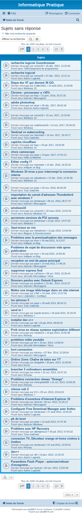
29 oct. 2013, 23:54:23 (52, 392)
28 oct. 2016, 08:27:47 (59, 201)
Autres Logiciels (32, 78)
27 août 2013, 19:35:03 (59, 412)
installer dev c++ (22, 320)
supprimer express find (26, 270)
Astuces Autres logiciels (36, 108)
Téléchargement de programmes (41, 68)
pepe (36, 105)
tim (35, 342)
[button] (22, 49)
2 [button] (33, 49)
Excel (27, 365)
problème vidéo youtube (27, 339)
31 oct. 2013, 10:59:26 (63, 382)
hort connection (21, 349)
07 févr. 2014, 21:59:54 (56, 352)
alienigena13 (40, 431)
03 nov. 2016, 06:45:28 (54, 187)
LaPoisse (39, 273)
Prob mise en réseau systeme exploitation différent (45, 329)
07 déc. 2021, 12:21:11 (58, 75)
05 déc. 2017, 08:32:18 (54, 105)
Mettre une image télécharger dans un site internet (45, 290)
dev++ (15, 451)
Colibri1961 (40, 85)
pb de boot (18, 418)
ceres (37, 372)
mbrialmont (40, 178)
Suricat (38, 402)
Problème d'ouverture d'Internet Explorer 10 (40, 399)
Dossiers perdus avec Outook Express (37, 280)
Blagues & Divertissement (37, 233)
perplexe (38, 283)
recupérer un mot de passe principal (35, 260)
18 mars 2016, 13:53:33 (58, 211)
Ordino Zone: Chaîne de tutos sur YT (36, 359)
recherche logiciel (23, 72)
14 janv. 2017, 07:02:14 (54, 155)
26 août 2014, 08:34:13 (54, 303)
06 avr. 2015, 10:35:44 (58, 273)
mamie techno (41, 313)
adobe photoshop (23, 102)
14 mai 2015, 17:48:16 (53, 263)
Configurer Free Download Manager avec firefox (43, 409)
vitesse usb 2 (20, 389)
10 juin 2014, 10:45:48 (58, 332)
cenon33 (38, 66)
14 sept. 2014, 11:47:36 (54, 293)
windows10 (18, 208)
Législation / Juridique (35, 296)
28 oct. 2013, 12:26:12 (56, 402)
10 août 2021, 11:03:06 (61, 85)
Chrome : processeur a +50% (30, 92)
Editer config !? (21, 161)
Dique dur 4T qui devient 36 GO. (32, 82)
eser (36, 240)
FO (36, 392)
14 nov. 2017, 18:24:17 (59, 135)
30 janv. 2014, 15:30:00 (59, 362)
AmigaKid (39, 362)
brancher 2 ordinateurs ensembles (34, 369)
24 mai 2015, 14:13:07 (53, 240)
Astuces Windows (33, 424)
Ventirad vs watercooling (27, 132)
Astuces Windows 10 (35, 213)
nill (35, 323)
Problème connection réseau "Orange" (37, 379)
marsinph (39, 135)
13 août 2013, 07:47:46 (54, 421)
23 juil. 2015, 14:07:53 (58, 220)
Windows (28, 128)
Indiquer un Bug (32, 167)
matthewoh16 (41, 125)
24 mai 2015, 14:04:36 (53, 253)
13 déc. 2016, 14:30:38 (60, 178)
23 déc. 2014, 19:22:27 (58, 283)
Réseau (28, 335)
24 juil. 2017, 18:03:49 (52, 145)
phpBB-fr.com (47, 511)
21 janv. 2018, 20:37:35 (53, 95)
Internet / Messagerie (35, 98)
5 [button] (47, 49)
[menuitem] (11, 13)
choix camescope (23, 152)
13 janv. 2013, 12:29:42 (51, 454)
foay (36, 95)
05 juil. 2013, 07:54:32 (61, 431)
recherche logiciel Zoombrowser (33, 63)
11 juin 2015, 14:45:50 (59, 230)
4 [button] (43, 49)
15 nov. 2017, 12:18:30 (58, 115)
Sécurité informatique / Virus (38, 276)
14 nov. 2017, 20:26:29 (63, 125)
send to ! (17, 310)
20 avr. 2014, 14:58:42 (51, 342)
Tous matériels (31, 137)
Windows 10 (30, 88)
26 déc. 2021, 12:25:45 (58, 66)
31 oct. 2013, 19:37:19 (54, 372)
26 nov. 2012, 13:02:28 (56, 468)
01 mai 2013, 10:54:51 (59, 444)
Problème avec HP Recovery (30, 428)
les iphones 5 (20, 300)
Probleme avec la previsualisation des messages (44, 237)
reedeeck (39, 332)
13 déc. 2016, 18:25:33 (59, 164)
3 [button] (38, 49)
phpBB (30, 509)
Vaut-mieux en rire (23, 227)
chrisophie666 (41, 382)
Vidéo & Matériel (32, 157)
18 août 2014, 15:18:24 (64, 313)
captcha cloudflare (23, 142)
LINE (36, 293)
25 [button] (56, 49)
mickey (38, 352)
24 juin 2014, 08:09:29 (51, 323)
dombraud (39, 201)
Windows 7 (29, 223)
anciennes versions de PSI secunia (34, 217)
